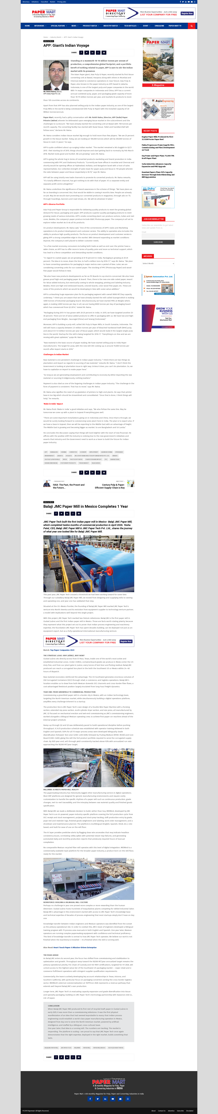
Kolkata (69, 456)
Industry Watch (110, 26)
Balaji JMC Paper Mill (51, 1048)
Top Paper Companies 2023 (62, 650)
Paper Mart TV (175, 26)
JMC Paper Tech (66, 1048)
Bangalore (54, 452)
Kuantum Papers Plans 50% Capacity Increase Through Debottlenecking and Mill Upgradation (158, 174)
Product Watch (90, 26)
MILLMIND (77, 1048)
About (154, 1111)
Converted (73, 452)
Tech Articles (130, 26)
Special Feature (58, 26)
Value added (96, 463)
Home (27, 26)
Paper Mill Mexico (99, 1048)
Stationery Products (68, 463)
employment (93, 452)
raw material (114, 459)
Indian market (49, 456)
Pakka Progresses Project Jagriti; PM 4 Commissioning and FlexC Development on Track (158, 147)
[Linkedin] (105, 1098)
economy (83, 452)
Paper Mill (86, 1048)
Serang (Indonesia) (51, 463)
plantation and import (94, 459)
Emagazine (159, 26)
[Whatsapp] (127, 1098)
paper (65, 459)
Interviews (39, 26)
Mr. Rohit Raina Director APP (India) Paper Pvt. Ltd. (92, 456)
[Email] (120, 1098)
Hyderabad (119, 452)
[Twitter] (97, 1098)
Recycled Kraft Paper (115, 1048)
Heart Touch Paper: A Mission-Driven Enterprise (75, 947)
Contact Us (162, 1111)
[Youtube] (112, 1098)
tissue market (84, 463)
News (74, 26)
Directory (26, 2)
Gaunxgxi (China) (106, 452)
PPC (106, 459)
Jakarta (60, 456)
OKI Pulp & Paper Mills (52, 459)
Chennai (63, 452)
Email (144, 232)
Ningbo (115, 456)
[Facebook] (90, 1098)
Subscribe (180, 1111)
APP (46, 452)
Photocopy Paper (76, 459)
